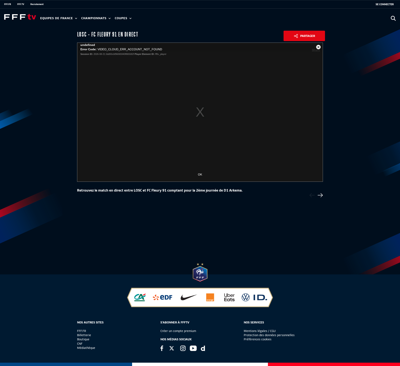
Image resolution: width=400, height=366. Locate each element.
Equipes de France (57, 18)
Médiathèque (86, 348)
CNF (79, 343)
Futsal (132, 19)
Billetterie (84, 335)
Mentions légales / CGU (260, 331)
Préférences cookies (257, 339)
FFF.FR (7, 4)
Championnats (94, 18)
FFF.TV (20, 4)
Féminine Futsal (156, 19)
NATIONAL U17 (175, 19)
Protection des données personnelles (269, 335)
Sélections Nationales (195, 19)
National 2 (200, 19)
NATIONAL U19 (147, 19)
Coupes (121, 18)
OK (200, 174)
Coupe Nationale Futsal (181, 19)
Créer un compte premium (178, 331)
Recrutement (37, 4)
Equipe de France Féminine (80, 19)
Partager (307, 36)
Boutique (83, 339)
